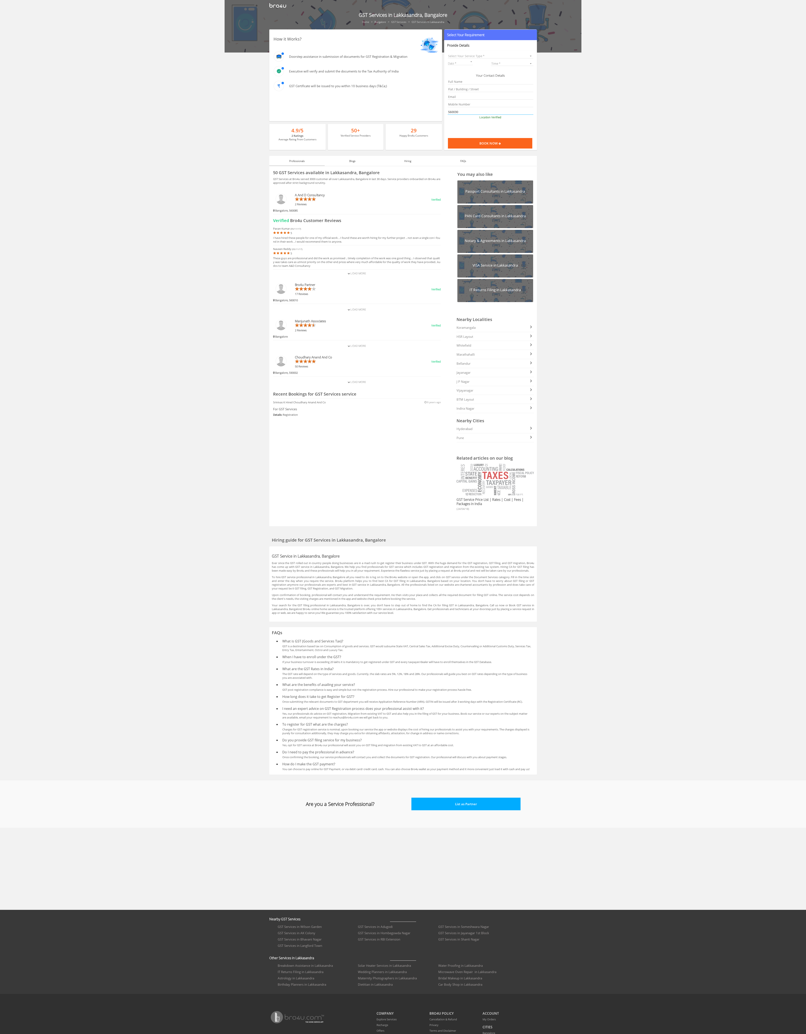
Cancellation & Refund (443, 1019)
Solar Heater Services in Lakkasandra (384, 965)
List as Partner (466, 804)
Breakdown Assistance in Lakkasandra (305, 965)
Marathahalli (466, 354)
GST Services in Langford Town (300, 945)
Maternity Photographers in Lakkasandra (387, 978)
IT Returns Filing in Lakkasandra (300, 972)
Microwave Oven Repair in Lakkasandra (467, 972)
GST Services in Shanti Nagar (458, 939)
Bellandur (464, 363)
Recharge (382, 1025)
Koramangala (466, 327)
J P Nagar (463, 381)
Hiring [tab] (407, 161)
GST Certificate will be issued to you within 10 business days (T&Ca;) (338, 86)
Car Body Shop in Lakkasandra (460, 984)
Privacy (433, 1025)
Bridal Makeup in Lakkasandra (460, 978)
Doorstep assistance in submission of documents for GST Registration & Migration (348, 56)
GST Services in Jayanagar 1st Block (463, 933)
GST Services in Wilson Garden (300, 927)
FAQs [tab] (463, 161)
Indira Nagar (465, 408)
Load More (358, 273)
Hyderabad (464, 429)
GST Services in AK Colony (296, 933)
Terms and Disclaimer (442, 1031)
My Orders (489, 1019)
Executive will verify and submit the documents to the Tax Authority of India (344, 71)
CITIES (487, 1027)
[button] (490, 35)
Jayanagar (464, 372)
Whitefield (464, 345)
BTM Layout (465, 399)
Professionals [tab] (297, 161)
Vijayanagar (465, 390)
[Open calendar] (471, 62)
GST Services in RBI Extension (379, 939)
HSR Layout (465, 336)
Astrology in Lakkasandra (296, 978)
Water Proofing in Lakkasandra (460, 965)
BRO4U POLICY (441, 1013)
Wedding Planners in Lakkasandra (382, 972)
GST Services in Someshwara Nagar (463, 927)
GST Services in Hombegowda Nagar (384, 933)
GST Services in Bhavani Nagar (300, 939)
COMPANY (385, 1013)
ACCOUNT (491, 1013)
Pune (460, 438)
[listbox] (490, 56)
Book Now (489, 143)
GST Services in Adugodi (375, 927)
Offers (380, 1031)
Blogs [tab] (352, 161)
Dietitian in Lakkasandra (375, 984)
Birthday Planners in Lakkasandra (302, 984)
